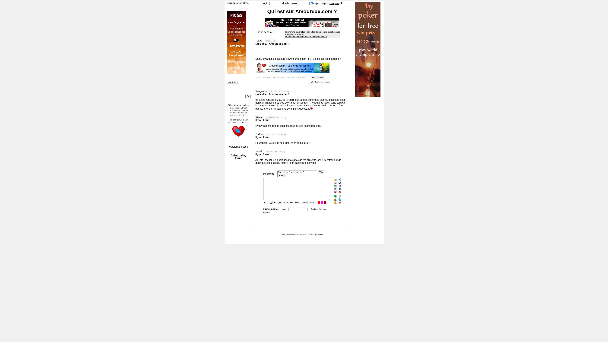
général (268, 32)
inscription (334, 3)
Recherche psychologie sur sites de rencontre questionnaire (312, 32)
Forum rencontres (238, 3)
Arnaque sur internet (294, 34)
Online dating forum (239, 156)
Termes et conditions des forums (311, 234)
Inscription (232, 82)
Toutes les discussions (290, 234)
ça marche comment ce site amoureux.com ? (306, 36)
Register (314, 209)
